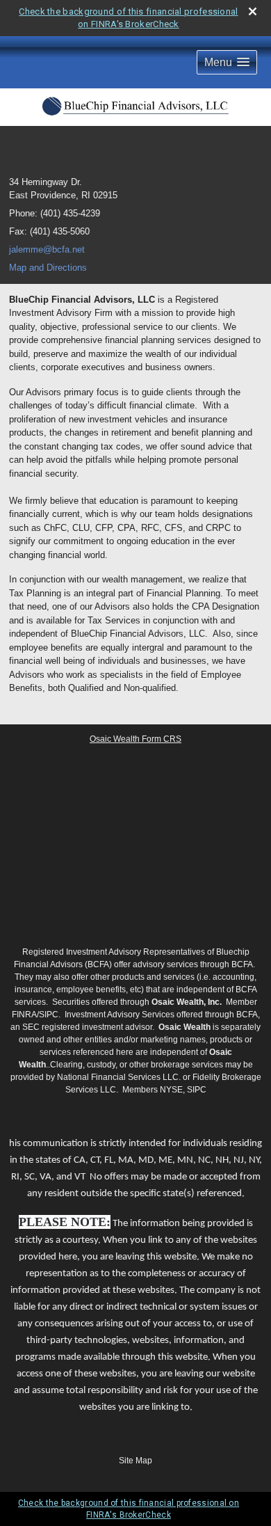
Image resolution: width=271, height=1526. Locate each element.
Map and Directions (48, 267)
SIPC (48, 1014)
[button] (227, 62)
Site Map (135, 1460)
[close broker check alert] (252, 11)
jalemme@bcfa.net (47, 249)
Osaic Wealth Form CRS (135, 739)
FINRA (24, 1014)
